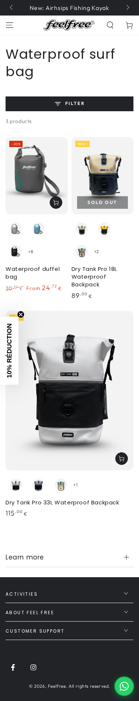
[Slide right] (127, 7)
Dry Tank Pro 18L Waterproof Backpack (95, 276)
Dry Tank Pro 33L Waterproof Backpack (62, 502)
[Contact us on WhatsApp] (124, 686)
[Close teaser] (20, 314)
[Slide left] (12, 7)
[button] (110, 25)
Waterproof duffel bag (33, 272)
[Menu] (9, 25)
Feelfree (57, 686)
